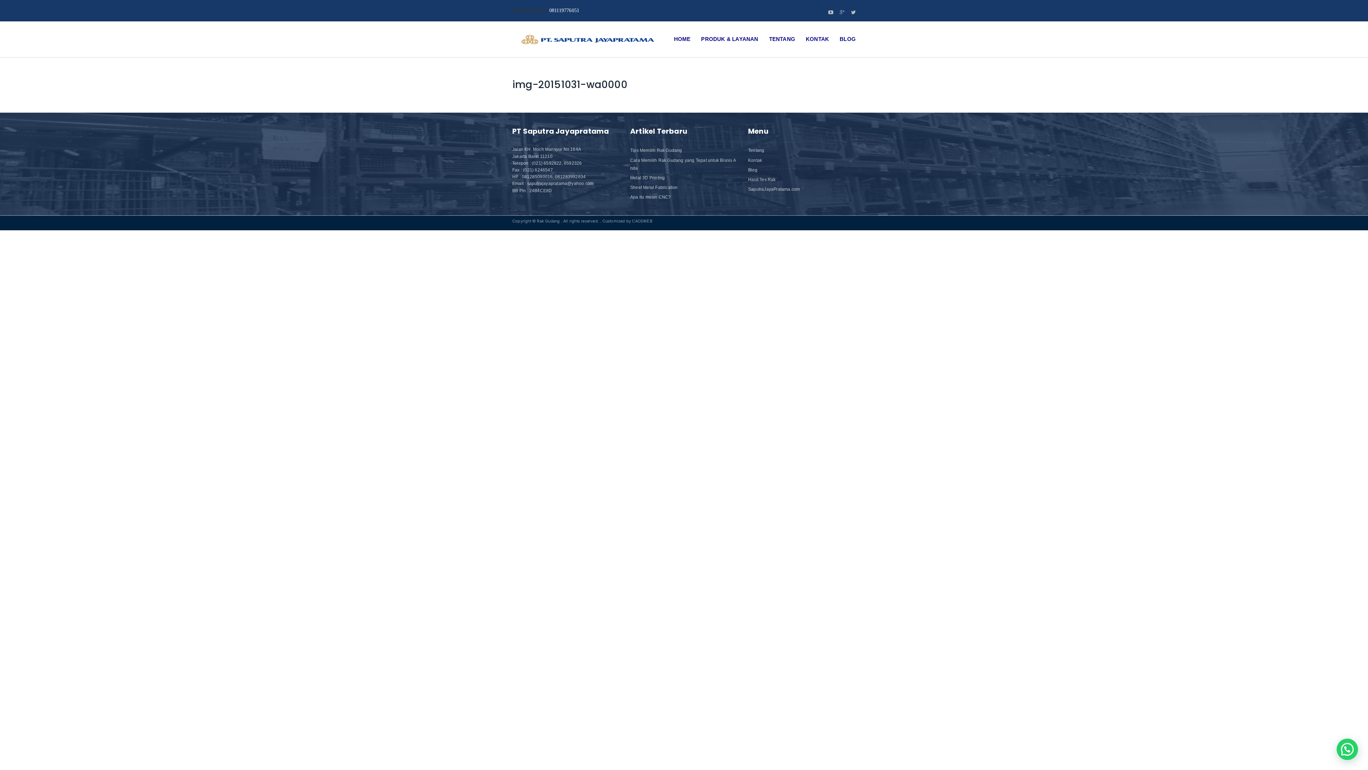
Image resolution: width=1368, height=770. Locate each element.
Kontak (817, 39)
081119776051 (564, 10)
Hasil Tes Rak (762, 179)
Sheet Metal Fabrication (654, 187)
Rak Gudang (548, 221)
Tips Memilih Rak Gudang (656, 150)
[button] (1347, 749)
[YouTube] (830, 13)
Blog (848, 39)
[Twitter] (853, 13)
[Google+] (842, 13)
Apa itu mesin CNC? (650, 197)
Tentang (782, 39)
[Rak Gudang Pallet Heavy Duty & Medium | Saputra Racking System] (587, 39)
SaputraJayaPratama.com (774, 189)
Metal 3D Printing (647, 177)
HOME (682, 39)
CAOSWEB (642, 221)
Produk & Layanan (729, 39)
